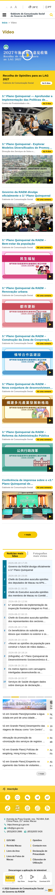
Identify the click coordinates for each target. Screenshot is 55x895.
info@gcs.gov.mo (15, 828)
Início (4, 23)
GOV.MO (11, 840)
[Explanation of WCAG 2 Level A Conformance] (49, 890)
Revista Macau (14, 846)
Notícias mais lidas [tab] (15, 554)
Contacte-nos (39, 846)
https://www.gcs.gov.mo (18, 825)
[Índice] (3, 15)
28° (35, 7)
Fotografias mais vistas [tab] (40, 554)
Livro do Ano (13, 851)
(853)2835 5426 (34, 832)
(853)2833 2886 (14, 832)
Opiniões (37, 840)
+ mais (47, 774)
